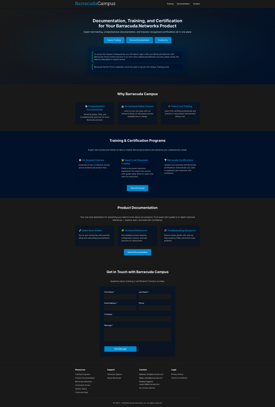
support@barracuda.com (149, 384)
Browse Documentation (139, 40)
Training (170, 4)
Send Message (120, 349)
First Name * (109, 292)
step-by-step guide (102, 59)
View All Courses (138, 188)
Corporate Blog (81, 392)
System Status (81, 389)
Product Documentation (85, 378)
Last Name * (144, 292)
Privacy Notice (177, 374)
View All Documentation (137, 252)
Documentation (183, 4)
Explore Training (114, 40)
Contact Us (163, 40)
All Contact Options (147, 388)
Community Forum (82, 385)
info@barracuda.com (154, 374)
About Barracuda (114, 378)
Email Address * (110, 303)
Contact (196, 4)
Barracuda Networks (83, 381)
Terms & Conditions (179, 378)
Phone (141, 303)
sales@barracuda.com (153, 378)
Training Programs (82, 374)
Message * (108, 325)
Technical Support (114, 374)
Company (108, 314)
